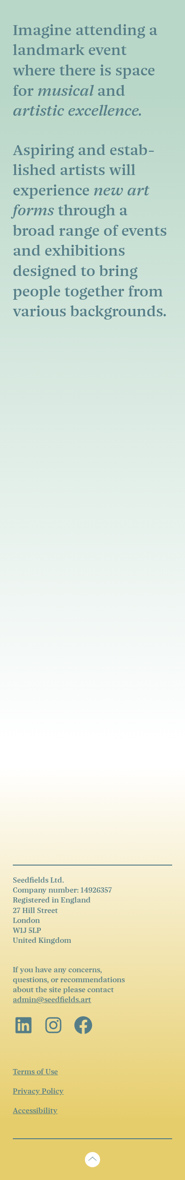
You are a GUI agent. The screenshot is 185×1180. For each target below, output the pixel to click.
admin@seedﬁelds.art (52, 999)
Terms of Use (35, 1071)
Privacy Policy (38, 1091)
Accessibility (35, 1110)
